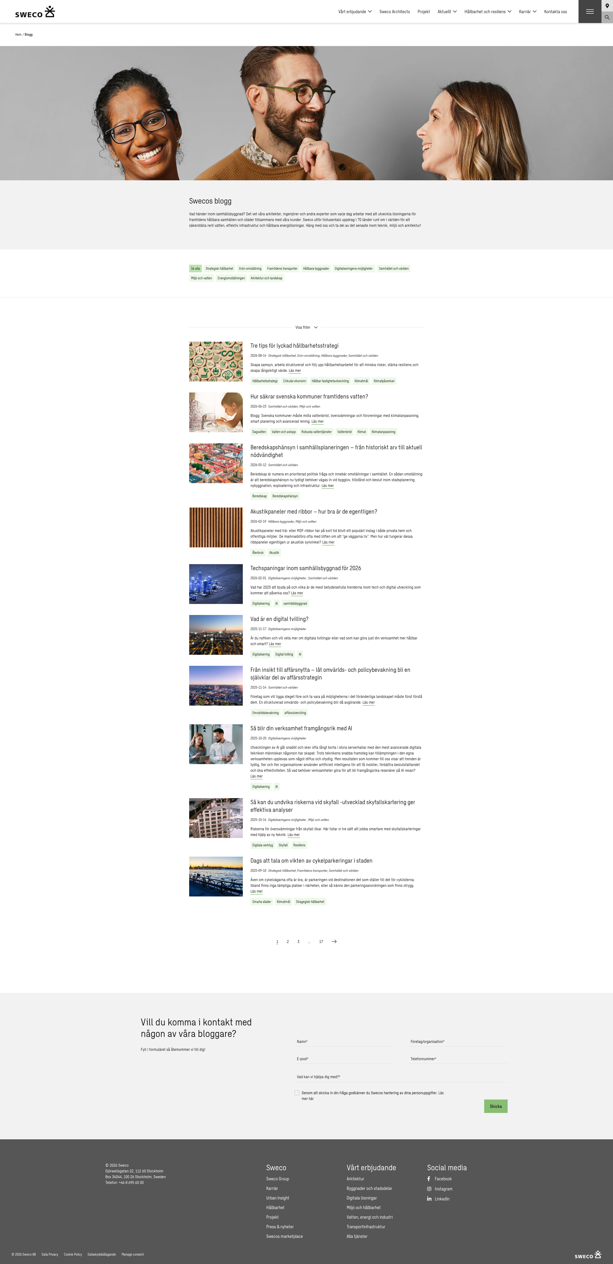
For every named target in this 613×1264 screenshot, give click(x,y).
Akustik (274, 552)
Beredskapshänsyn (285, 496)
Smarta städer (261, 902)
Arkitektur (355, 1178)
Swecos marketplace (284, 1236)
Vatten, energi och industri (370, 1217)
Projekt (424, 11)
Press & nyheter (280, 1226)
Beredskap (259, 496)
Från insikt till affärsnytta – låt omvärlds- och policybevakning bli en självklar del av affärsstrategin (330, 673)
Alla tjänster (357, 1236)
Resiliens (299, 845)
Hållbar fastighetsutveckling (330, 381)
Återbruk (258, 552)
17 (321, 941)
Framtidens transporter (282, 268)
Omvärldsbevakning (265, 713)
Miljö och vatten (201, 278)
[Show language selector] (607, 6)
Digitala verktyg (262, 845)
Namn (302, 1041)
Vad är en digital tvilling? (279, 618)
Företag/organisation (427, 1041)
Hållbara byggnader (316, 268)
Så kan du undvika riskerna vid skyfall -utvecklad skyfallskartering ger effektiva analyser (332, 805)
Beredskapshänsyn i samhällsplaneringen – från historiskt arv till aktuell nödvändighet (336, 451)
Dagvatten (259, 432)
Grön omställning (250, 268)
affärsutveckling (295, 713)
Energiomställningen (231, 278)
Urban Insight (277, 1197)
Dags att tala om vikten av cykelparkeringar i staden (311, 860)
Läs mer (295, 370)
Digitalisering (261, 603)
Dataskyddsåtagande (102, 1254)
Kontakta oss (555, 11)
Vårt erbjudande (352, 11)
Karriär (525, 11)
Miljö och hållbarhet (364, 1207)
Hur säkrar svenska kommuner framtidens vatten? (309, 396)
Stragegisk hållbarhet (310, 902)
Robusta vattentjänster (316, 432)
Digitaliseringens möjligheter (354, 268)
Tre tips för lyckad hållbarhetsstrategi (294, 345)
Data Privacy (50, 1254)
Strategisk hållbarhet (219, 268)
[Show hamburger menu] (590, 11)
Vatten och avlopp (284, 432)
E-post (302, 1058)
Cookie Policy (73, 1254)
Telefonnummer (423, 1058)
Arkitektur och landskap (266, 278)
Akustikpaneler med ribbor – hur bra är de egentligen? (313, 511)
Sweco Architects (395, 11)
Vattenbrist (344, 432)
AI (276, 603)
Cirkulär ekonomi (294, 381)
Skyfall (283, 845)
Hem (18, 34)
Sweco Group (277, 1178)
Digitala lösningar (362, 1197)
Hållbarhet (275, 1207)
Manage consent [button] (133, 1254)
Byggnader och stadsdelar (369, 1188)
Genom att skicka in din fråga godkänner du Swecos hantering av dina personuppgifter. (373, 1095)
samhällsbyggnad (295, 603)
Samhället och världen (394, 268)
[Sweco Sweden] (35, 11)
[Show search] (607, 17)
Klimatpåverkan (384, 381)
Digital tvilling (284, 654)
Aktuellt (444, 11)
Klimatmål (361, 381)
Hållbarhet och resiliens (485, 11)
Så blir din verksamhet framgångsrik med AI (301, 728)
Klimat (362, 432)
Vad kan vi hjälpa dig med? (318, 1076)
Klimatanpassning (383, 432)
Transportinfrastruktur (366, 1226)
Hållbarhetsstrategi (265, 381)
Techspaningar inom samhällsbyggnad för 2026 (305, 567)
